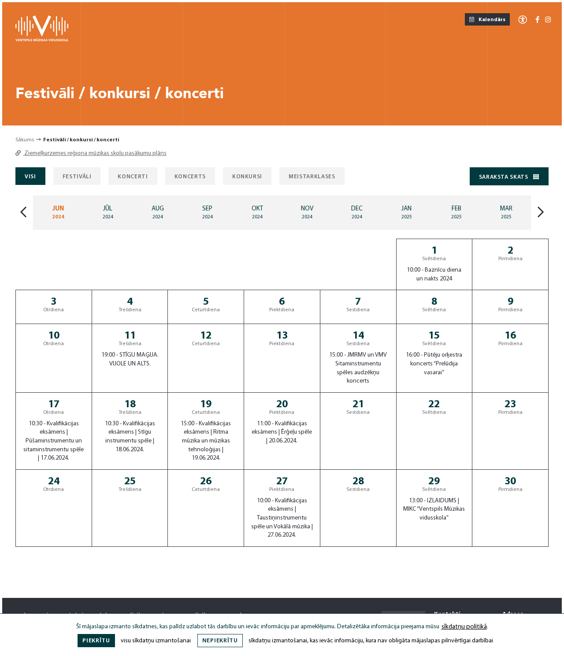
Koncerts (190, 177)
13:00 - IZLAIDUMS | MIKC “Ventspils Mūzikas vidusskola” (434, 509)
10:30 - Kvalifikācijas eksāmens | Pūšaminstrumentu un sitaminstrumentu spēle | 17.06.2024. (53, 440)
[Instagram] (548, 20)
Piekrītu (96, 641)
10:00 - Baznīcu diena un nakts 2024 (434, 274)
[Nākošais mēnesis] (541, 212)
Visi (30, 177)
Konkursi (247, 177)
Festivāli (77, 177)
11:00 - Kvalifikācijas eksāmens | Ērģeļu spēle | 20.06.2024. (282, 432)
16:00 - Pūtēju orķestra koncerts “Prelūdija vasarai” (434, 364)
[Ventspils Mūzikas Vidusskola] (41, 40)
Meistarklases (312, 177)
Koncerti (133, 177)
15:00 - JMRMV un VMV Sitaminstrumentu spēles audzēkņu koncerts (358, 368)
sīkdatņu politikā (464, 627)
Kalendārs (491, 19)
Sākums (24, 140)
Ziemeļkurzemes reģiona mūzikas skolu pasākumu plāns (95, 153)
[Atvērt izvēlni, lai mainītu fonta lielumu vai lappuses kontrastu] (523, 19)
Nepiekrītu (220, 641)
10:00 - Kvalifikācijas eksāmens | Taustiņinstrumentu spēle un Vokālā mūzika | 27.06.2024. (282, 518)
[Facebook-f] (537, 20)
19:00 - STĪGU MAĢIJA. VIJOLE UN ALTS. (130, 359)
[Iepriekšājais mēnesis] (23, 212)
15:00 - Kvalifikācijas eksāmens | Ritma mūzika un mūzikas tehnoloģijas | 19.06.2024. (206, 440)
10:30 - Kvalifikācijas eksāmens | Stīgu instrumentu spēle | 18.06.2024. (130, 436)
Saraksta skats (504, 177)
